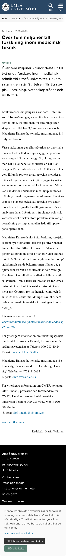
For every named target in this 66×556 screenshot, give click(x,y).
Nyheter (15, 18)
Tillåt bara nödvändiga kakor (24, 541)
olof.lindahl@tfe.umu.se (28, 412)
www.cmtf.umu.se (13, 422)
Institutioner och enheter (19, 488)
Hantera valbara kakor (18, 533)
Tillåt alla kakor (16, 548)
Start (4, 18)
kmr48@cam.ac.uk (24, 377)
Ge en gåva (9, 493)
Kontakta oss (11, 477)
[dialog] (33, 530)
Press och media (13, 482)
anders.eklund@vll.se (25, 352)
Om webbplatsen (14, 501)
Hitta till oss (10, 470)
